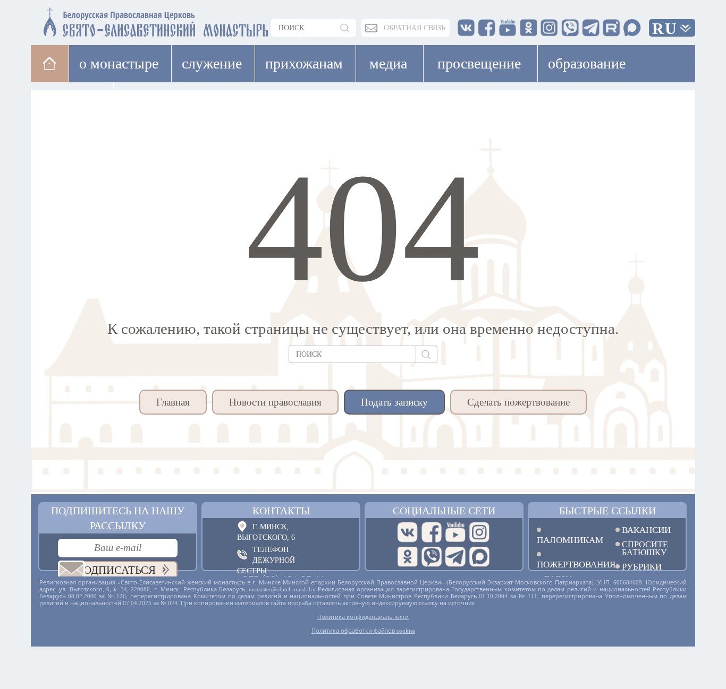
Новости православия (275, 402)
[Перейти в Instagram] (479, 532)
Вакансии (646, 530)
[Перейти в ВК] (408, 532)
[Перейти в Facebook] (431, 532)
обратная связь (414, 28)
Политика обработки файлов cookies (363, 630)
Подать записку (394, 402)
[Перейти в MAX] (479, 557)
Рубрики (642, 567)
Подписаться (115, 570)
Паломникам (568, 539)
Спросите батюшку (645, 548)
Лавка (147, 100)
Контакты (281, 510)
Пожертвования (568, 564)
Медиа (388, 63)
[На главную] (49, 63)
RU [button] (665, 28)
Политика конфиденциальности (363, 617)
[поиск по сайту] (345, 28)
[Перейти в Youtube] (455, 532)
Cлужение (212, 63)
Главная (173, 402)
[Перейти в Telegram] (455, 557)
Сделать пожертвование (518, 402)
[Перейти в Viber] (431, 557)
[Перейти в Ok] (408, 557)
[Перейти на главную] (92, 20)
